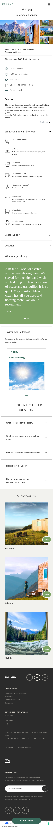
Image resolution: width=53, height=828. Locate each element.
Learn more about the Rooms (16, 694)
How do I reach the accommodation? (23, 453)
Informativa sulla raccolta (10, 826)
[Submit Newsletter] (45, 789)
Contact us (9, 721)
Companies (9, 703)
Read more (43, 122)
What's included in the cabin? (19, 423)
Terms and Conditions (24, 747)
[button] (49, 4)
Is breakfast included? (16, 466)
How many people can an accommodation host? (17, 481)
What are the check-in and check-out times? (23, 438)
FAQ (6, 724)
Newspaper (9, 697)
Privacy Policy (9, 747)
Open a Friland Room (12, 700)
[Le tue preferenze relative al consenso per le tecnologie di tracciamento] (48, 823)
